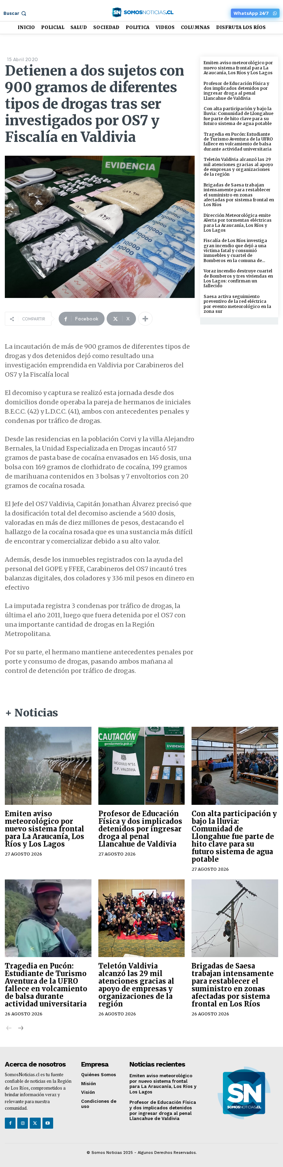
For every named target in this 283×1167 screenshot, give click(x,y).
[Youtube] (47, 1123)
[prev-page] (9, 1028)
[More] (145, 319)
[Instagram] (22, 1123)
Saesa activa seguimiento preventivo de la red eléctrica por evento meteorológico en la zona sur (237, 304)
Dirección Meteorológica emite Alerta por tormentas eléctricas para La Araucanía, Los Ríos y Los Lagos (238, 223)
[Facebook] (10, 1123)
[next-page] (20, 1028)
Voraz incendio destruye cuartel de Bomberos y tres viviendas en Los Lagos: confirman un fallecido (238, 278)
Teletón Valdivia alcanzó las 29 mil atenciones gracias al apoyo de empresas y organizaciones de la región (238, 167)
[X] (35, 1123)
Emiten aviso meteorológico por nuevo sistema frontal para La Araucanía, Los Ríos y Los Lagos (238, 67)
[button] (15, 13)
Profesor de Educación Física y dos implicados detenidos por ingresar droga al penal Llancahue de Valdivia (236, 91)
